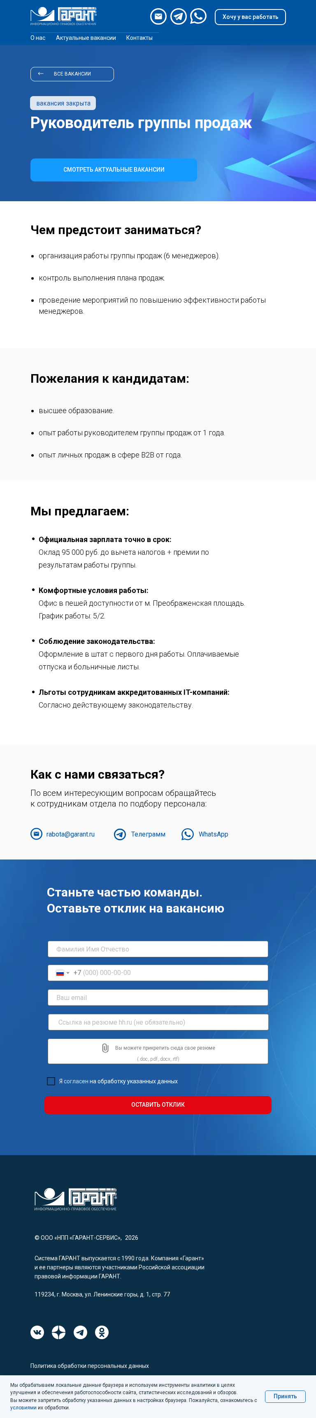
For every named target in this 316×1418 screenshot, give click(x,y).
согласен (76, 1081)
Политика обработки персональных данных (89, 1366)
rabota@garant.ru (70, 834)
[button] (250, 17)
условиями (23, 1408)
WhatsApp (213, 834)
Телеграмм (148, 834)
